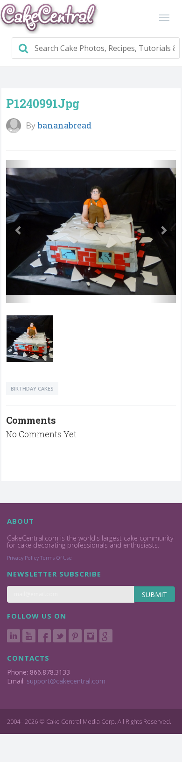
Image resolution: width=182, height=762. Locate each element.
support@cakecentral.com (66, 681)
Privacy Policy (23, 558)
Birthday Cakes (32, 388)
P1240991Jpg (42, 103)
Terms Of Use (56, 558)
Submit (154, 594)
